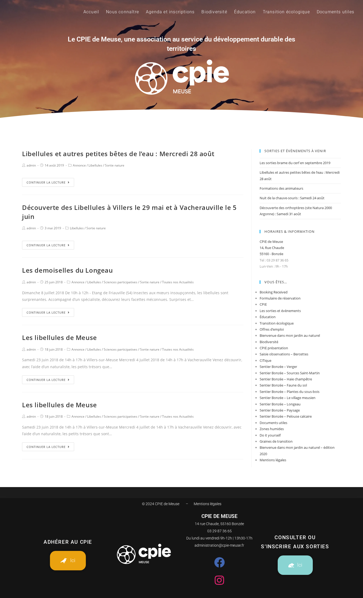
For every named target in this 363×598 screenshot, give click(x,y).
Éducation (268, 316)
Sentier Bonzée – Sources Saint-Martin (290, 373)
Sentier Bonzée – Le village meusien (287, 397)
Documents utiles (273, 422)
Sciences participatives (120, 282)
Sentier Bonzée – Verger (278, 366)
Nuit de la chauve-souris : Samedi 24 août (292, 198)
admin (31, 165)
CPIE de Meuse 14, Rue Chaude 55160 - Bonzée (272, 247)
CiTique (265, 360)
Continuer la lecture (46, 182)
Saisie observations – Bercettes (284, 354)
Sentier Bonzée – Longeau (280, 404)
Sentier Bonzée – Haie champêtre (286, 379)
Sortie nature (114, 165)
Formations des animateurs (281, 188)
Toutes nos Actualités (178, 282)
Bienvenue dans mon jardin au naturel (290, 335)
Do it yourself (270, 435)
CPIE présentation (274, 348)
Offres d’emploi (272, 329)
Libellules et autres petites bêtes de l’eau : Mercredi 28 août (118, 153)
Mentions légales (273, 460)
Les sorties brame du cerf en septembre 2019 (295, 162)
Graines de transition (276, 441)
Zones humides (272, 428)
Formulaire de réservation (280, 298)
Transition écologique (277, 323)
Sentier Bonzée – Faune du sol (283, 385)
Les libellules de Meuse (59, 337)
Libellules (95, 165)
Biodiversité (269, 341)
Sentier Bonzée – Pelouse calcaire (286, 416)
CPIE (263, 304)
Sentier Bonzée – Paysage (280, 410)
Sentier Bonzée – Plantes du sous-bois (289, 391)
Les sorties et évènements (280, 310)
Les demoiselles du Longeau (67, 270)
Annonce (79, 165)
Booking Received (274, 292)
